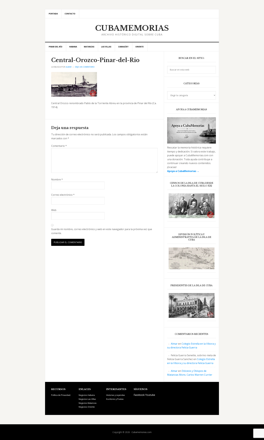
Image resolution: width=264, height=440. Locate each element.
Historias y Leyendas (115, 395)
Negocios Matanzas (88, 403)
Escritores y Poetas (115, 399)
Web (53, 210)
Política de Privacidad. (61, 395)
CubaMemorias (132, 28)
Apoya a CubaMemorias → (183, 171)
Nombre (57, 179)
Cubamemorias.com (142, 432)
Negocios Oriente (87, 406)
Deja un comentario (85, 67)
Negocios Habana (87, 395)
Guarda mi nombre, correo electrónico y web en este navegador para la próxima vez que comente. (101, 231)
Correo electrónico (63, 194)
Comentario (59, 146)
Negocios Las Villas (87, 399)
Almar (174, 343)
